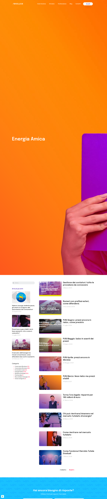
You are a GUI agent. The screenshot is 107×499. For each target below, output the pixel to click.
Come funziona (41, 4)
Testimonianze (62, 4)
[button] (88, 3)
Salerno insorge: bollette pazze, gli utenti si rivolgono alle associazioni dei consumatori (23, 307)
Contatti (78, 4)
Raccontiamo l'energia (21, 377)
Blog (71, 4)
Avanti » (72, 470)
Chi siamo (52, 4)
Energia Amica (19, 371)
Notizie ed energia (20, 373)
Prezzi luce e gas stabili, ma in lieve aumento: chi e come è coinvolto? (22, 331)
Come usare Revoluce (21, 366)
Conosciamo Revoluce (21, 368)
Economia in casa (19, 370)
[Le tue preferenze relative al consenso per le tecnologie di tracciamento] (2, 496)
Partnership (18, 375)
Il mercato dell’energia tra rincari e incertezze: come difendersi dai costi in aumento (23, 355)
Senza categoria (19, 378)
